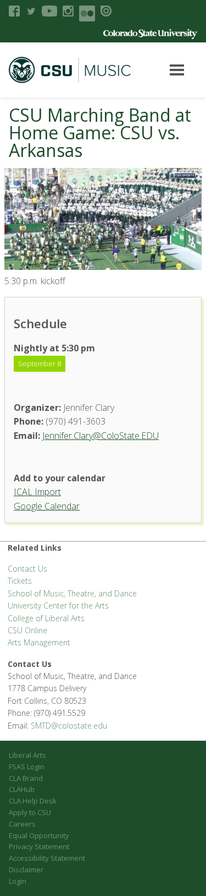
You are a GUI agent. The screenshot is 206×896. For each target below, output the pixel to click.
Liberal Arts (27, 755)
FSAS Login (26, 767)
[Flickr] (87, 13)
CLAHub (22, 789)
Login (17, 881)
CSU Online (27, 630)
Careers (22, 824)
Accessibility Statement (47, 858)
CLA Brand (26, 778)
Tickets (20, 580)
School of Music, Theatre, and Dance (72, 593)
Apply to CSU (30, 812)
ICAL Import (37, 492)
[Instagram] (68, 11)
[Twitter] (30, 11)
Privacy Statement (39, 846)
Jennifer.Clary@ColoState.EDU (100, 436)
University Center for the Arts (58, 605)
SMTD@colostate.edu (69, 725)
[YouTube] (49, 11)
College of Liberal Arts (46, 618)
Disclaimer (26, 870)
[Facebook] (14, 11)
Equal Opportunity (39, 835)
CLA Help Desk (33, 801)
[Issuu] (106, 11)
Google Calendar (47, 506)
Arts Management (39, 642)
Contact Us (27, 568)
